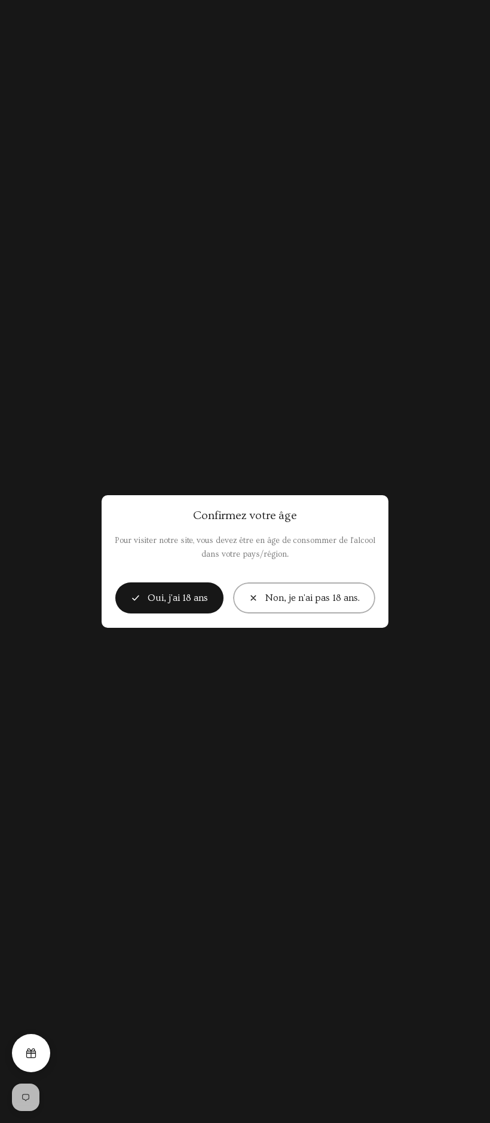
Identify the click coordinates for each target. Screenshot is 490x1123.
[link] (304, 597)
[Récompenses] (31, 1053)
